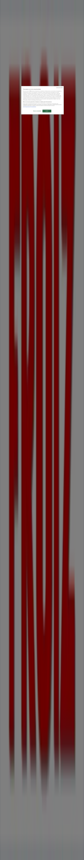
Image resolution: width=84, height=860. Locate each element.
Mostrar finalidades (37, 110)
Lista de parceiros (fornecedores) (29, 106)
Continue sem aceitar (59, 87)
